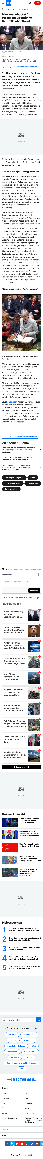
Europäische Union (13, 483)
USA (34, 1046)
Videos (4, 1113)
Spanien (13, 1040)
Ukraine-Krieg (29, 1035)
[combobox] (21, 1019)
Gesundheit (28, 1040)
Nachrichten (10, 9)
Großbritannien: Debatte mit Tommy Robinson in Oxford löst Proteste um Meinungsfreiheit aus (16, 467)
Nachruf (29, 1057)
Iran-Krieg (12, 1035)
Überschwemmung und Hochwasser (21, 1063)
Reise (4, 1108)
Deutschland (12, 1052)
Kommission (11, 402)
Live (37, 3)
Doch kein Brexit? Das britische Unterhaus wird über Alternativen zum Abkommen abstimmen (18, 450)
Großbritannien (27, 9)
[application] (21, 38)
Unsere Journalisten (9, 1118)
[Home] (2, 9)
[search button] (38, 1019)
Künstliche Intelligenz (16, 1046)
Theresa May (32, 483)
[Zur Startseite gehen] (8, 3)
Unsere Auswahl (13, 814)
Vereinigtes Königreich (14, 478)
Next (4, 1103)
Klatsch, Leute (30, 1052)
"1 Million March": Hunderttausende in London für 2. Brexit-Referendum (17, 458)
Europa (4, 1093)
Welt (18, 9)
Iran (21, 1069)
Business (5, 1098)
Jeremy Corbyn (11, 489)
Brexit (32, 478)
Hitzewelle (15, 1057)
